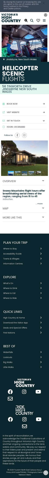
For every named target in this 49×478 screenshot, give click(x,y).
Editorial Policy (36, 470)
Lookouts (7, 357)
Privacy (8, 472)
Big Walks (7, 362)
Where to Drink (10, 288)
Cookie (10, 8)
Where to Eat (9, 293)
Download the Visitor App (15, 322)
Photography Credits (35, 472)
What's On (8, 283)
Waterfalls (8, 352)
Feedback (22, 475)
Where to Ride (10, 298)
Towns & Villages (11, 258)
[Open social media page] (17, 135)
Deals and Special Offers (15, 327)
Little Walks (8, 367)
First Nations (9, 332)
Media (29, 475)
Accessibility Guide (12, 253)
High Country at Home (14, 317)
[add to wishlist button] (43, 28)
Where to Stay (10, 248)
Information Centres (13, 263)
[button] (24, 120)
